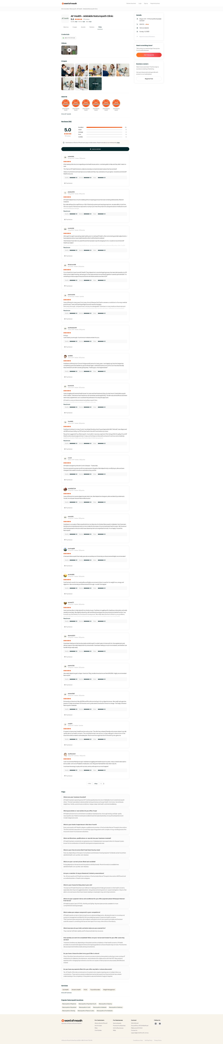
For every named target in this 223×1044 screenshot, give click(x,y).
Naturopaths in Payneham (69, 1007)
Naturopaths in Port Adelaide (104, 1010)
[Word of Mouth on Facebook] (159, 1023)
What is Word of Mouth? (101, 1023)
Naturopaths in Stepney (105, 1003)
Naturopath (73, 8)
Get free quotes (149, 55)
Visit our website (144, 28)
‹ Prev (95, 783)
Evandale (66, 8)
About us (65, 27)
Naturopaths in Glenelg (68, 1010)
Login (140, 3)
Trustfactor (69, 183)
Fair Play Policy (148, 1040)
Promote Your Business (119, 1025)
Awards (83, 27)
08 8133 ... (144, 24)
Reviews (92, 27)
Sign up (146, 3)
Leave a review (96, 149)
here (118, 142)
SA (62, 8)
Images (75, 27)
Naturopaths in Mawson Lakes (86, 1010)
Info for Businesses (118, 1028)
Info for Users (98, 1025)
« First (89, 783)
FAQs (100, 27)
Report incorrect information (147, 36)
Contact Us (134, 1030)
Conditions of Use (138, 1040)
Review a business (131, 3)
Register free (149, 78)
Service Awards (117, 1023)
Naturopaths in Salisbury (115, 1007)
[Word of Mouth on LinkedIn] (155, 1023)
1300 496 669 (135, 1023)
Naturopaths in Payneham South (87, 1003)
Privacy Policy (157, 1040)
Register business (155, 3)
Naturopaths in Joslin (84, 1007)
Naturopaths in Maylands (69, 1003)
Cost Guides (98, 1030)
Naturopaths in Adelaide (99, 1007)
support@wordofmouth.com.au (140, 1032)
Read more (67, 211)
